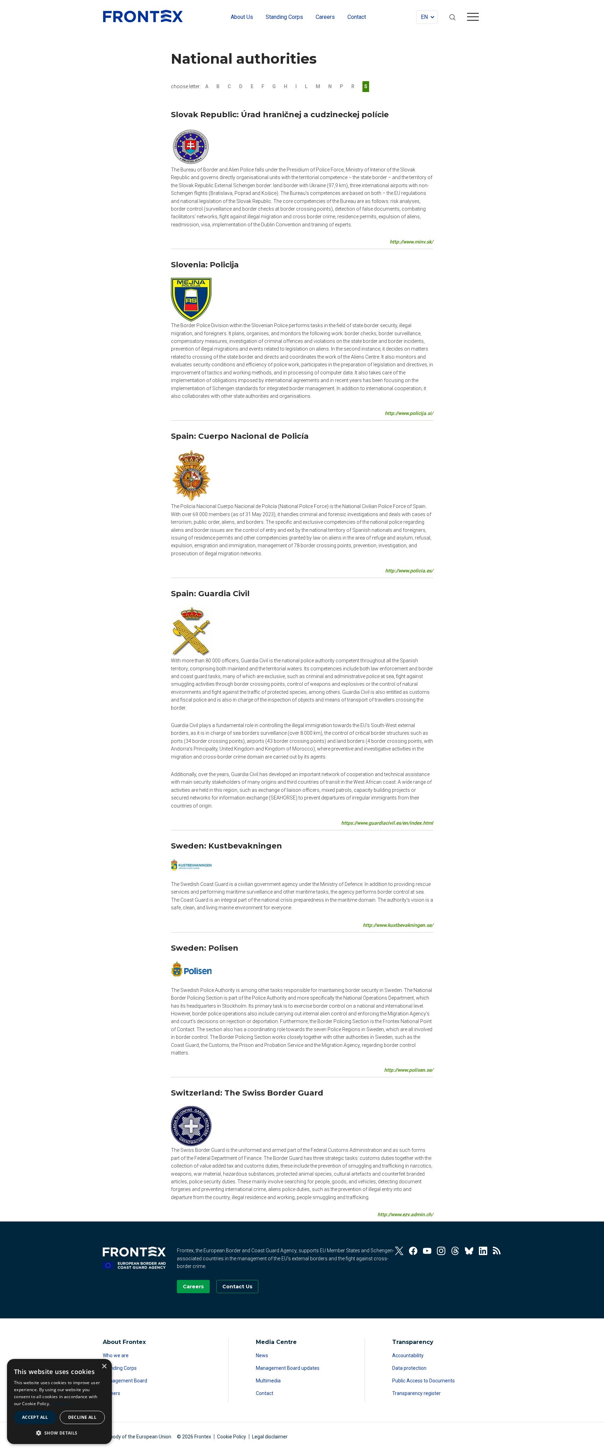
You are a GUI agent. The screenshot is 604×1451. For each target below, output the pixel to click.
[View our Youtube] (427, 1251)
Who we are (116, 1355)
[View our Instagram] (441, 1251)
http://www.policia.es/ (409, 570)
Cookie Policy (231, 1436)
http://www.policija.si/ (409, 413)
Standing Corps (120, 1368)
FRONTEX (143, 16)
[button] (59, 1433)
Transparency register (416, 1393)
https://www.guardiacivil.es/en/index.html (387, 823)
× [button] (104, 1366)
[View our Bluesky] (469, 1251)
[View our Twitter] (399, 1251)
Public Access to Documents (423, 1380)
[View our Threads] (455, 1251)
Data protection (409, 1368)
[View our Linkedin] (483, 1251)
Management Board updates (287, 1368)
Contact (264, 1393)
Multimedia (268, 1380)
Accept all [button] (35, 1417)
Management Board (125, 1380)
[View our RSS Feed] (497, 1251)
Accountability (408, 1355)
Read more (62, 1404)
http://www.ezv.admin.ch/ (405, 1214)
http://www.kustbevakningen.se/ (398, 925)
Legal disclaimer (270, 1436)
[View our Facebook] (413, 1251)
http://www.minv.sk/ (411, 242)
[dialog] (59, 1401)
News (262, 1355)
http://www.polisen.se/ (408, 1070)
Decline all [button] (82, 1417)
